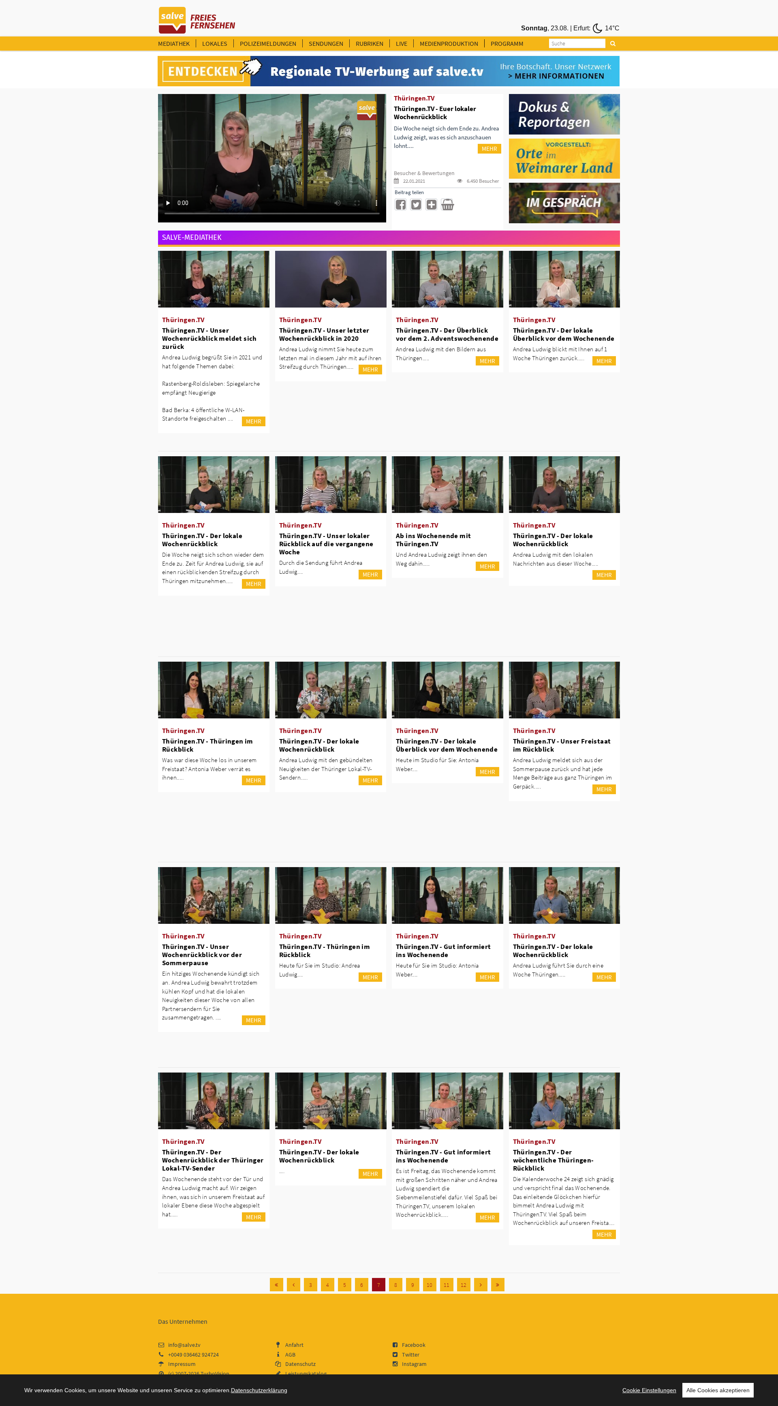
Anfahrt (294, 1344)
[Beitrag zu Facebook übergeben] (400, 204)
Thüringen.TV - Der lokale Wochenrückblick (202, 539)
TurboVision (215, 1373)
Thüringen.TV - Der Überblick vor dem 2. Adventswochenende (447, 334)
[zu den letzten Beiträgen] (497, 1284)
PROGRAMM (507, 43)
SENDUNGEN (326, 43)
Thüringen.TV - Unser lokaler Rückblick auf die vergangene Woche (326, 543)
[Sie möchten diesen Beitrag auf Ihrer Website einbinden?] (431, 204)
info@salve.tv (184, 1344)
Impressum (182, 1364)
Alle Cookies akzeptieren (718, 1390)
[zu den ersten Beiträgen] (276, 1284)
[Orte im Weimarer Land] (564, 158)
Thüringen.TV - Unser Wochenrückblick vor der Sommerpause (202, 954)
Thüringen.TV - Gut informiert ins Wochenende (443, 950)
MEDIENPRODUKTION (449, 43)
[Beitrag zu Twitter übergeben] (416, 204)
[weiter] (480, 1284)
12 (463, 1284)
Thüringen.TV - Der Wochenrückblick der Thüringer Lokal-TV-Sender (213, 1160)
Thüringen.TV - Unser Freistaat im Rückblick (562, 745)
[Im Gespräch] (564, 202)
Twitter (410, 1354)
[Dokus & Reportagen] (564, 113)
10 (429, 1284)
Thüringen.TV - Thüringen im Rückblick (207, 745)
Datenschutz (300, 1364)
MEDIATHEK (174, 43)
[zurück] (293, 1284)
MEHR (489, 148)
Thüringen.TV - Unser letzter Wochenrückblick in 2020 (324, 334)
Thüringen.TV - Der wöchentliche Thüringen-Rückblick (553, 1160)
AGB (290, 1354)
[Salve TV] (197, 17)
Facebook (413, 1344)
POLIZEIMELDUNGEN (268, 43)
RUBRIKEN (369, 43)
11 (446, 1284)
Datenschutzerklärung (259, 1390)
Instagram (414, 1364)
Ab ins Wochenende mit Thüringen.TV (433, 539)
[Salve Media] (389, 71)
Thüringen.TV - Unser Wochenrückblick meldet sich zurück (209, 338)
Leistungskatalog (306, 1373)
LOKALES (214, 43)
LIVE (401, 43)
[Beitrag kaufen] (447, 204)
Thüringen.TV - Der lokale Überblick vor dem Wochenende (564, 334)
